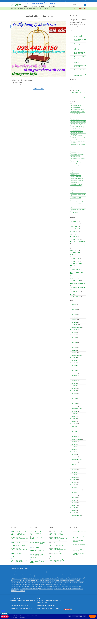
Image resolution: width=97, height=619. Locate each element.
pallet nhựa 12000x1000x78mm (77, 126)
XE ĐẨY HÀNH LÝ (74, 250)
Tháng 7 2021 (73, 444)
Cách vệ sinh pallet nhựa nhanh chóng (80, 66)
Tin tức (26, 8)
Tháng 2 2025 (73, 350)
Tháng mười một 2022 (75, 408)
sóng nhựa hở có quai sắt (75, 156)
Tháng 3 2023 (73, 398)
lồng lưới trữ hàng (38, 576)
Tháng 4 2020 (73, 477)
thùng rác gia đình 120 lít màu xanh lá (77, 180)
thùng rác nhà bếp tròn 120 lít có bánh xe (78, 195)
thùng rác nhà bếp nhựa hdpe (76, 190)
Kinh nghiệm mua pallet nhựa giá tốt (79, 44)
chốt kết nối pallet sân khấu (76, 105)
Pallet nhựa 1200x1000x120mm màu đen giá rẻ (77, 86)
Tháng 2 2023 (73, 401)
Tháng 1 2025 (73, 352)
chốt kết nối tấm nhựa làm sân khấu (77, 109)
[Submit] (85, 5)
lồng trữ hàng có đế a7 (24, 578)
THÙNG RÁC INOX (74, 261)
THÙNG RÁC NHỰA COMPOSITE (75, 253)
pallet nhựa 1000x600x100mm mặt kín (78, 121)
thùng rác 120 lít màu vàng (76, 176)
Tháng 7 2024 (73, 360)
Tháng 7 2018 (73, 517)
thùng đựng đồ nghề (15, 588)
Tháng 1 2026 (73, 322)
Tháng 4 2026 (73, 314)
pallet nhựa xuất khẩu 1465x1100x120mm (57, 584)
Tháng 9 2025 (73, 332)
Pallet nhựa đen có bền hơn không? (79, 62)
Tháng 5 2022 (73, 423)
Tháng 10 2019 (73, 492)
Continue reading (38, 88)
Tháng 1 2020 (73, 484)
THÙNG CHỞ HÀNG (75, 280)
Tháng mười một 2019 (75, 489)
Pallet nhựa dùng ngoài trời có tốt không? (79, 53)
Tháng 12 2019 (73, 487)
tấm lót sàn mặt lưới (57, 588)
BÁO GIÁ (92, 616)
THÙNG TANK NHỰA (75, 296)
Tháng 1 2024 (73, 373)
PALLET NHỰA (73, 278)
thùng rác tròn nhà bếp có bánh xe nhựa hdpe (78, 210)
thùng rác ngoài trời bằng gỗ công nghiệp (77, 187)
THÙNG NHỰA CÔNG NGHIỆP (77, 287)
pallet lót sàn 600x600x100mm (35, 578)
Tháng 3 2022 (73, 429)
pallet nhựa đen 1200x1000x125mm (78, 150)
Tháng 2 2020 (73, 482)
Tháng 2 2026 (73, 319)
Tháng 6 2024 (73, 362)
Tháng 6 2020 (73, 472)
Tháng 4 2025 (73, 345)
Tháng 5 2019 (73, 505)
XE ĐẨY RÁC (73, 234)
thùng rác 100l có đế (74, 174)
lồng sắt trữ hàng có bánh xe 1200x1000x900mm (52, 576)
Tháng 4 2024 (73, 368)
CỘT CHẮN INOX (74, 231)
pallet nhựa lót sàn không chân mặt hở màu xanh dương (78, 138)
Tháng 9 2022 (73, 413)
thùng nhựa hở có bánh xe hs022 (77, 170)
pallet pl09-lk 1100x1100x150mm (53, 586)
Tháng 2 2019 (73, 512)
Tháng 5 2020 (73, 474)
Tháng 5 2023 (73, 393)
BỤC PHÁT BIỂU (74, 236)
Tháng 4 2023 (73, 396)
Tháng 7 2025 (73, 337)
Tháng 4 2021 (73, 449)
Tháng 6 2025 (73, 340)
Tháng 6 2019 (73, 502)
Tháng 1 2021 (73, 454)
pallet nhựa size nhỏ (58, 582)
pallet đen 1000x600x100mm (75, 586)
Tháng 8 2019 (73, 497)
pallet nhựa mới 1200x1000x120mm (32, 582)
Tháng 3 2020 (73, 479)
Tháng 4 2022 (73, 426)
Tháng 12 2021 (73, 436)
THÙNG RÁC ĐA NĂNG (76, 229)
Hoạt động (47, 8)
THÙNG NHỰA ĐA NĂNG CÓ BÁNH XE (77, 264)
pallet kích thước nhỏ (75, 117)
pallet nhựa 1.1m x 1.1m (63, 578)
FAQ (36, 615)
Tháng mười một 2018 (75, 515)
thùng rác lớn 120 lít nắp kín (76, 184)
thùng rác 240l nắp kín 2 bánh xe (77, 178)
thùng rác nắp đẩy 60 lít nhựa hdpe (77, 201)
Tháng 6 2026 (73, 309)
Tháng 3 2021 (73, 451)
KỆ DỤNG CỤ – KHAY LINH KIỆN (78, 283)
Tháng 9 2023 (73, 383)
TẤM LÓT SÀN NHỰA (75, 269)
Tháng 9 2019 (73, 495)
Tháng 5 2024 (73, 365)
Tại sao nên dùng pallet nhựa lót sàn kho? (79, 36)
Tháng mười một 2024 (75, 355)
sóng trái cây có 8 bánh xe (75, 161)
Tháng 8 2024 (73, 357)
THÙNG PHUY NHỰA (75, 291)
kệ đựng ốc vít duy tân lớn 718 (28, 576)
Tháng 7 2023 (73, 388)
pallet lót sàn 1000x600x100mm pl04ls (49, 578)
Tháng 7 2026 (73, 307)
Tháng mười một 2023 (75, 378)
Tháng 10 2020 (73, 462)
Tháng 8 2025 (73, 334)
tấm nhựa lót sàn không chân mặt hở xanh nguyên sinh (73, 588)
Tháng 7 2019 (73, 500)
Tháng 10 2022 (73, 411)
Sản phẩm (20, 8)
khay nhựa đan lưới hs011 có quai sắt (77, 111)
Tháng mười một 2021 (75, 439)
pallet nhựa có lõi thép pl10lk (16, 580)
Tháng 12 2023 (73, 375)
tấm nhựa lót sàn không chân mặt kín (18, 590)
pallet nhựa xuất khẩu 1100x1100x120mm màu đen (21, 584)
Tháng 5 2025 (73, 342)
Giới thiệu (13, 615)
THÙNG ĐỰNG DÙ (74, 258)
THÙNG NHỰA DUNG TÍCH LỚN (78, 246)
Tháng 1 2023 (73, 403)
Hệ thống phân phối (21, 615)
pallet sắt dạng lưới (64, 586)
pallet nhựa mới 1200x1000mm (17, 582)
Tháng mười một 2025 (75, 327)
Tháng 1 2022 (73, 434)
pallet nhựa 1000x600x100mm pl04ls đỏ (76, 578)
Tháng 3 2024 (73, 370)
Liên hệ (32, 615)
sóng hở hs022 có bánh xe (75, 152)
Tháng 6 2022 (73, 421)
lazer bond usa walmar (75, 84)
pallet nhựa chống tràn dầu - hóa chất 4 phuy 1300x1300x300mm (78, 130)
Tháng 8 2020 (73, 467)
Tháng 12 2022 (73, 406)
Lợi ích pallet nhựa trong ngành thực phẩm (80, 75)
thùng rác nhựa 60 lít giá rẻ (76, 197)
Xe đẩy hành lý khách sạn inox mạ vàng (38, 16)
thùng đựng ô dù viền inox (75, 212)
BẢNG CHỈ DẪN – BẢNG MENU (77, 241)
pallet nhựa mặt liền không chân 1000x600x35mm (49, 580)
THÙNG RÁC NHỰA (75, 239)
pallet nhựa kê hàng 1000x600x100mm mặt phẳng (76, 135)
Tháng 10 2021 (73, 441)
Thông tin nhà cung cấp (35, 8)
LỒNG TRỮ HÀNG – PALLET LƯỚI (77, 273)
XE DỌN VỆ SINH (74, 226)
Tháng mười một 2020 (75, 459)
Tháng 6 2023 (73, 390)
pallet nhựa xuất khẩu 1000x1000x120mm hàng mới (73, 582)
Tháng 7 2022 (73, 418)
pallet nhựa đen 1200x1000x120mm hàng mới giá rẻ (21, 586)
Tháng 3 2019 (73, 510)
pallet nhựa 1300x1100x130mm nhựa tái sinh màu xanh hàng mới (78, 124)
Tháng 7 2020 (73, 469)
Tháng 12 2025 (73, 324)
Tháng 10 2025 (73, 329)
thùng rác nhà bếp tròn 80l (76, 192)
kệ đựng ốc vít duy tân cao (16, 576)
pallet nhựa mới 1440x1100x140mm (47, 582)
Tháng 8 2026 (73, 304)
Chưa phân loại (73, 223)
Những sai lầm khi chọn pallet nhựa (79, 57)
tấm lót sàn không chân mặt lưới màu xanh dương (29, 588)
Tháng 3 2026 (73, 317)
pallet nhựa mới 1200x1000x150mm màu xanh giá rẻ (78, 145)
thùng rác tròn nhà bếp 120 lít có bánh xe (78, 207)
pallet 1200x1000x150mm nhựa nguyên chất (77, 114)
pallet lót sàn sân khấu (75, 119)
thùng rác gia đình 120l (75, 182)
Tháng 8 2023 (73, 385)
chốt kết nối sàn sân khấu (75, 107)
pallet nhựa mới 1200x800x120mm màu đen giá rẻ (69, 580)
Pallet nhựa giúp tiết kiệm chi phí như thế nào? (80, 70)
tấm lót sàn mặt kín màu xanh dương (46, 588)
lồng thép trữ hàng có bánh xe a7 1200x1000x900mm (73, 576)
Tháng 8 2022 (73, 416)
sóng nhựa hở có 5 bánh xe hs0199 (77, 154)
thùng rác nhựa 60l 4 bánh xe (76, 199)
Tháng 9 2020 (73, 464)
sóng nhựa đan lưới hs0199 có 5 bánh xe (78, 159)
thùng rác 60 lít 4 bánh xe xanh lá (77, 172)
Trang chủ (13, 8)
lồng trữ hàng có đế (14, 578)
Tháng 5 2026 (73, 312)
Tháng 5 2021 (73, 446)
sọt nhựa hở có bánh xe (75, 163)
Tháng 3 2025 (73, 347)
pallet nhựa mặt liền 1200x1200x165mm (31, 580)
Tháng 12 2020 (73, 456)
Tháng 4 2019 (73, 507)
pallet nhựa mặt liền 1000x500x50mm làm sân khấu (78, 142)
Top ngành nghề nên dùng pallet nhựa (80, 49)
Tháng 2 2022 (73, 431)
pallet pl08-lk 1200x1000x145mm (39, 586)
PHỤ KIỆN (72, 294)
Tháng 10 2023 (73, 380)
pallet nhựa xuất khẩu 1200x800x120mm (40, 584)
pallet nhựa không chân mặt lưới (77, 132)
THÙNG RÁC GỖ (74, 221)
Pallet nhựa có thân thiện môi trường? (80, 40)
